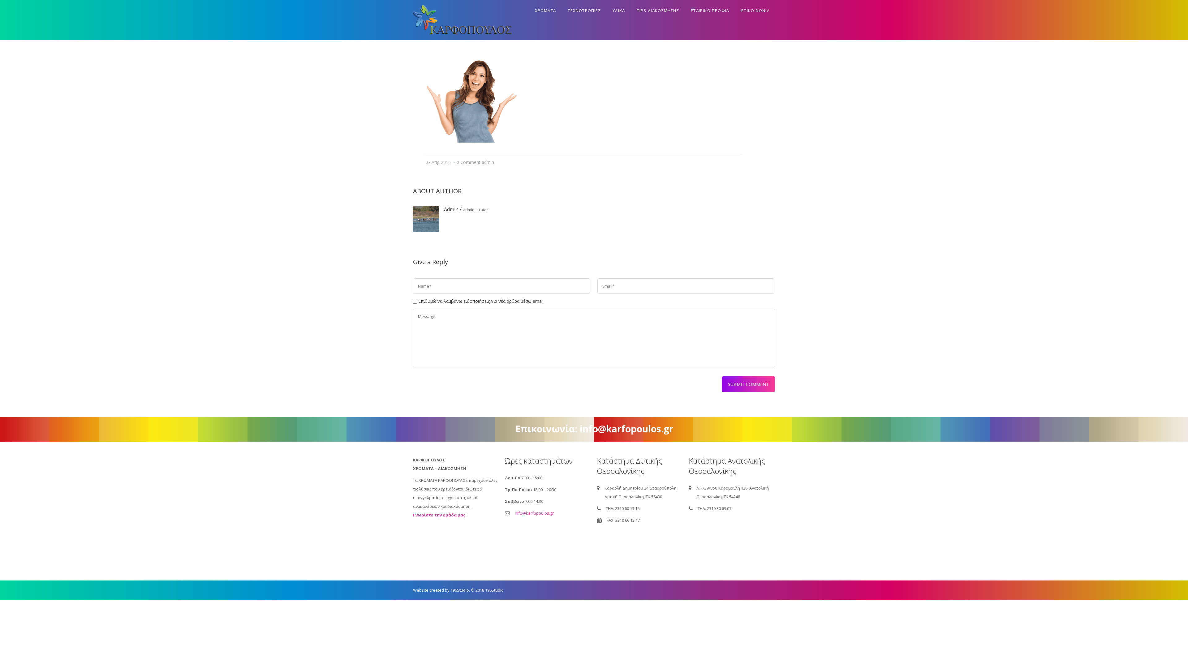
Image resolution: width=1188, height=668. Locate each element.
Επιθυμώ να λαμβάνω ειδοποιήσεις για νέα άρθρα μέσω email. (481, 301)
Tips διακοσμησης (658, 10)
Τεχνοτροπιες (584, 10)
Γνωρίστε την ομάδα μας (439, 515)
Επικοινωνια (755, 10)
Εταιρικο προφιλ (710, 10)
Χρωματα (545, 10)
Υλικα (619, 10)
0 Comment (468, 162)
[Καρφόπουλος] (462, 20)
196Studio (494, 590)
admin (488, 162)
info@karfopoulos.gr (534, 513)
